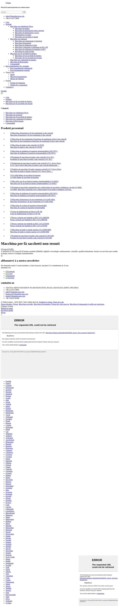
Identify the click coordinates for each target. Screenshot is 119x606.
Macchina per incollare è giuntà (26, 37)
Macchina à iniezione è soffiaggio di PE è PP (31, 47)
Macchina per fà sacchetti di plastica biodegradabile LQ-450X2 (33, 183)
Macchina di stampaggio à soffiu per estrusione (87, 304)
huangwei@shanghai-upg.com (17, 294)
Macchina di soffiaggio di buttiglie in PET (30, 49)
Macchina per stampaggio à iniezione (28, 41)
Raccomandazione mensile (20, 70)
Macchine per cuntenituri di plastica (23, 60)
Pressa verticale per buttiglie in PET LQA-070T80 (28, 226)
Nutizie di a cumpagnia (18, 85)
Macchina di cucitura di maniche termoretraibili (27, 208)
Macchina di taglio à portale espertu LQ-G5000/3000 (29, 232)
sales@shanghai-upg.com (15, 16)
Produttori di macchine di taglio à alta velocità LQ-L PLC (31, 159)
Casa (7, 22)
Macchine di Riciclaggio (19, 62)
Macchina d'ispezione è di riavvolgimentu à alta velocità (30, 135)
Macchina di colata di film (24, 52)
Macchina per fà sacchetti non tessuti (28, 58)
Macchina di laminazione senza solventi (29, 31)
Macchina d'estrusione (23, 43)
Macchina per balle (26, 304)
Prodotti (8, 24)
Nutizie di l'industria (17, 83)
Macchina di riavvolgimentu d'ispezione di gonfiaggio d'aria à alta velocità (37, 141)
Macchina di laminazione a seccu (27, 33)
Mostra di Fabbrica (17, 79)
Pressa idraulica (6, 304)
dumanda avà (6, 268)
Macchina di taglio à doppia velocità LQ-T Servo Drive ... (31, 171)
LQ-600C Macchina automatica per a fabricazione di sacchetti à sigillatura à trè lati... (41, 190)
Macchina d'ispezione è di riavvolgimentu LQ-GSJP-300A (31, 202)
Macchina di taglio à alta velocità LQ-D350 (26, 147)
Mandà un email (7, 308)
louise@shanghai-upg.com (15, 296)
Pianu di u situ (58, 302)
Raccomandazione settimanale (21, 68)
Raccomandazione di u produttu (17, 66)
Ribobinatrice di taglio (23, 35)
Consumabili (15, 64)
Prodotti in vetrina (45, 302)
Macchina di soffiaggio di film (26, 45)
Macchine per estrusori (18, 39)
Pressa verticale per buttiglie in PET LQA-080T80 (28, 220)
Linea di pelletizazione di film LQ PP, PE (25, 214)
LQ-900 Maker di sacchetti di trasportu (24, 177)
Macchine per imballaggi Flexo (21, 26)
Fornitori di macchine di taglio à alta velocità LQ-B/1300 (31, 238)
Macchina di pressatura (42, 304)
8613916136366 (7, 310)
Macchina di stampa (22, 29)
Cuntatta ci (9, 87)
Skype (3, 313)
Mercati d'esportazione (18, 77)
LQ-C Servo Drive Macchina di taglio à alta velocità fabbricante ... (34, 165)
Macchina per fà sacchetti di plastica (23, 54)
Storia (12, 75)
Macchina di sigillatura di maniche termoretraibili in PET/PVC (33, 153)
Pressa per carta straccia (60, 304)
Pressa (15, 304)
